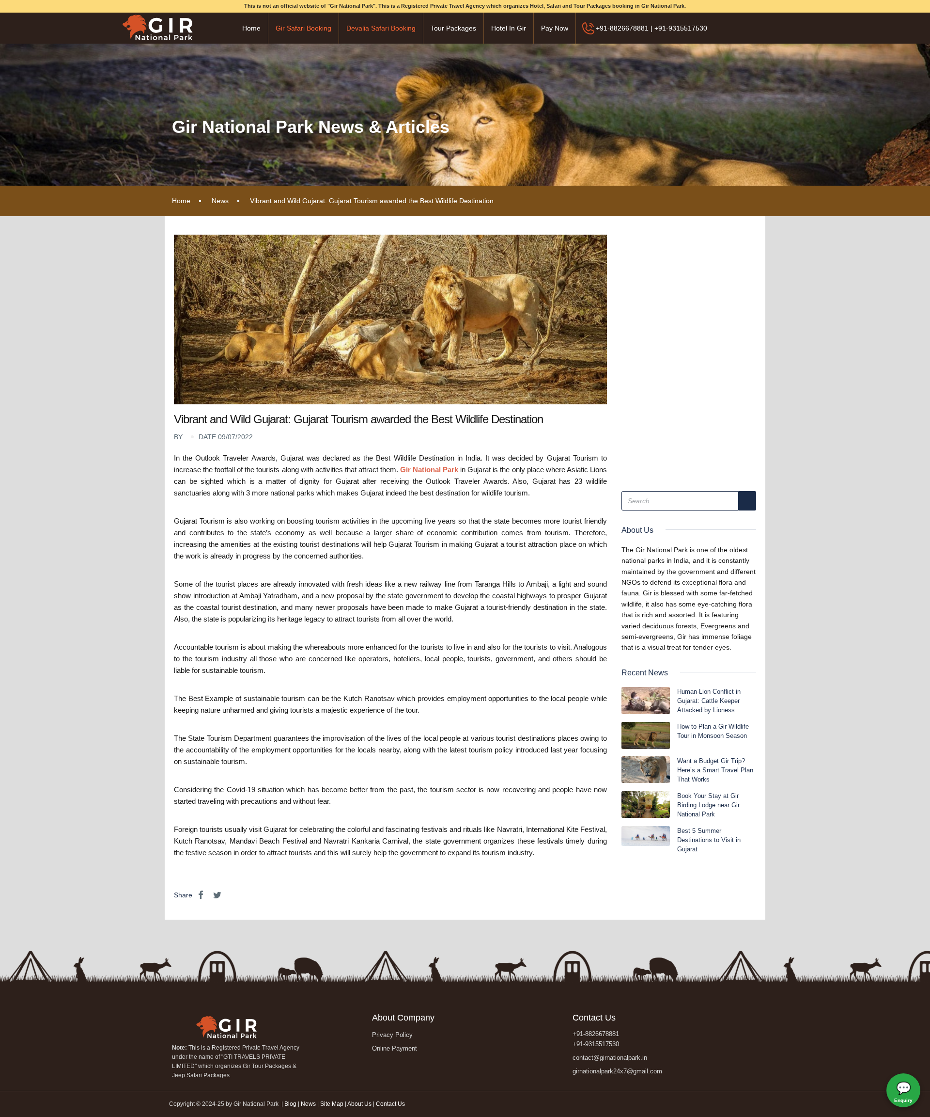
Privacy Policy (392, 1034)
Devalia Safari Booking (381, 28)
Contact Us (390, 1104)
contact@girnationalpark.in (610, 1057)
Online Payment (394, 1048)
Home (251, 28)
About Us (359, 1104)
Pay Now (554, 28)
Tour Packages (453, 28)
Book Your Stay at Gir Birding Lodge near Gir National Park (708, 805)
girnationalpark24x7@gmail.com (617, 1071)
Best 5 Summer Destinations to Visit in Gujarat (709, 840)
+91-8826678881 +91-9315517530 (596, 1039)
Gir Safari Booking (303, 28)
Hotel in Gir (508, 28)
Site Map (331, 1104)
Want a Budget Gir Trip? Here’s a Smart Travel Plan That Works (715, 770)
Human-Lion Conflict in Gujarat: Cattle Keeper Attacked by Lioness (709, 701)
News (220, 201)
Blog (291, 1104)
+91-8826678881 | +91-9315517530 (651, 28)
